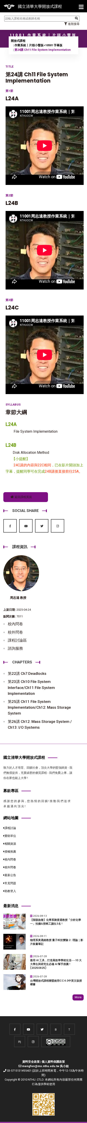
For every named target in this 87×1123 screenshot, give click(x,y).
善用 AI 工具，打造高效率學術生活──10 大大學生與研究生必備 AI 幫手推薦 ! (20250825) (56, 963)
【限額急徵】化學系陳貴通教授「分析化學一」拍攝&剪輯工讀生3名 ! (55, 922)
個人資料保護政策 (53, 1061)
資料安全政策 (31, 1061)
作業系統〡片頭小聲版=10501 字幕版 (38, 45)
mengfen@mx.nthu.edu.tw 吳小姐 (45, 1066)
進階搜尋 (73, 24)
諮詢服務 (15, 648)
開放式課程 (18, 40)
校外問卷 (15, 632)
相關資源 (10, 843)
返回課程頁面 (23, 497)
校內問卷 (15, 624)
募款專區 (11, 790)
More (78, 997)
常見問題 (10, 883)
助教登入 (10, 891)
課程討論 (10, 828)
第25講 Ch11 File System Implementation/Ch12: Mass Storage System (39, 707)
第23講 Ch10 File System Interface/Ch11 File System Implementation (31, 687)
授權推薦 (10, 851)
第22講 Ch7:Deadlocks (27, 673)
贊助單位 (10, 836)
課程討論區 (17, 640)
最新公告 (10, 875)
